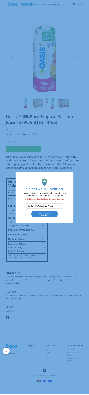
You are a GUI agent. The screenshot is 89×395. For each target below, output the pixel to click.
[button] (6, 351)
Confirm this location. (44, 214)
